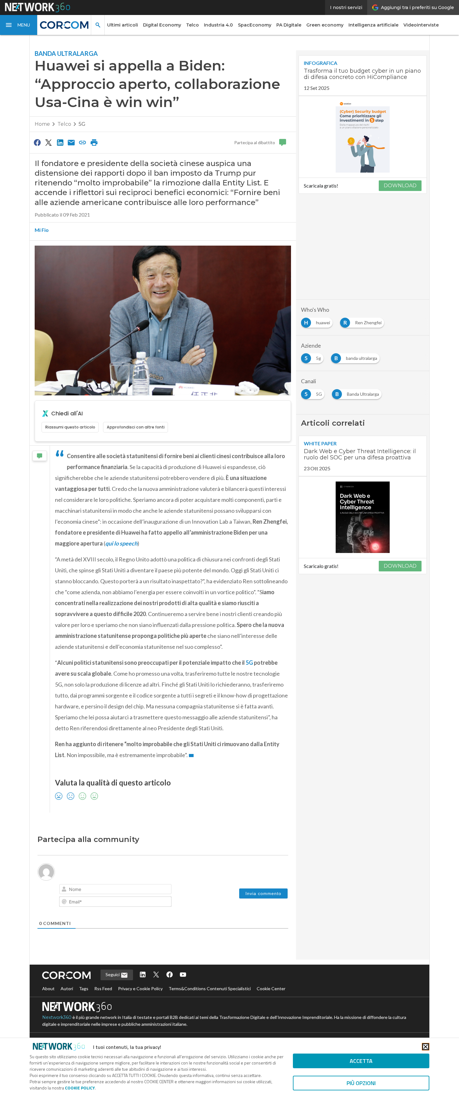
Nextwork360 (57, 1017)
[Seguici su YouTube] (183, 975)
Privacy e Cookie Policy (140, 988)
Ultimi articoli (122, 25)
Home (42, 124)
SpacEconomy (254, 25)
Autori (67, 988)
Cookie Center (271, 988)
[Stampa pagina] (94, 142)
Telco (192, 25)
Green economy (324, 25)
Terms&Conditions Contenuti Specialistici (210, 988)
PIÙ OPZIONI (361, 1083)
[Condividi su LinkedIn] (60, 142)
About (48, 988)
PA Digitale (288, 25)
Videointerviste (421, 25)
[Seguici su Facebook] (169, 975)
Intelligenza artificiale (373, 25)
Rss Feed (103, 988)
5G (82, 124)
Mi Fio (42, 230)
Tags (83, 988)
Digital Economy (162, 25)
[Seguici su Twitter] (156, 975)
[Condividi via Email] (71, 142)
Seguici (113, 974)
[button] (18, 25)
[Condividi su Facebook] (37, 142)
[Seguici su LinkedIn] (142, 975)
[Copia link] (83, 142)
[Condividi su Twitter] (48, 142)
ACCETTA (361, 1061)
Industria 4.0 (218, 25)
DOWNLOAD (400, 185)
